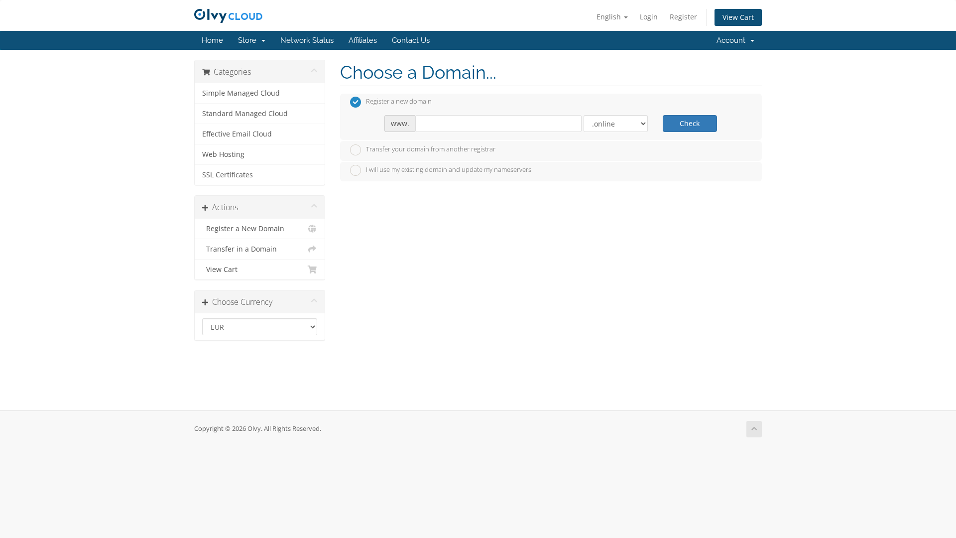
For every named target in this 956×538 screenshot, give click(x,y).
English (610, 16)
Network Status (307, 40)
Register (683, 16)
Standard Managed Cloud (245, 113)
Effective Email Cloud (237, 134)
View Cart (738, 17)
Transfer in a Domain (239, 249)
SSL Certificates (227, 174)
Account (733, 40)
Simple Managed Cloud (241, 93)
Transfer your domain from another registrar (430, 148)
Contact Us (411, 40)
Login (649, 16)
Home (212, 40)
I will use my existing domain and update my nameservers (448, 169)
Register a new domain (399, 101)
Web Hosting (223, 154)
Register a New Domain (243, 228)
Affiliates (363, 40)
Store (249, 40)
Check (690, 123)
